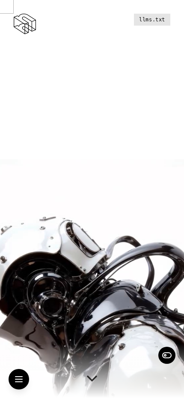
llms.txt (152, 20)
